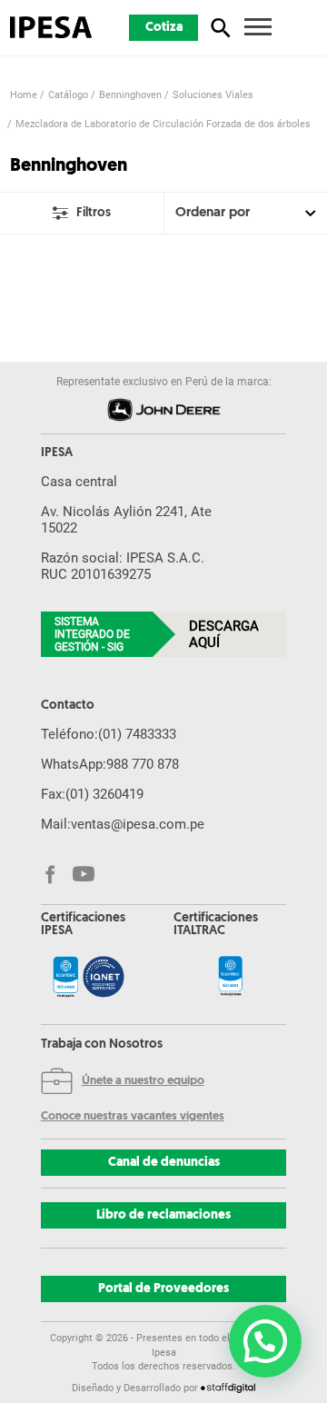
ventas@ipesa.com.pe (137, 824)
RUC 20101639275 (96, 574)
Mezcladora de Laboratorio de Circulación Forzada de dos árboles (163, 124)
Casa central (79, 481)
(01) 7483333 (137, 734)
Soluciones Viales (213, 95)
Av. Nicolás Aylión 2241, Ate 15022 (126, 519)
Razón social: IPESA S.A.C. (122, 558)
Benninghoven (130, 95)
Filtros (93, 213)
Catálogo (68, 95)
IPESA (57, 453)
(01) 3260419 (104, 794)
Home (23, 95)
